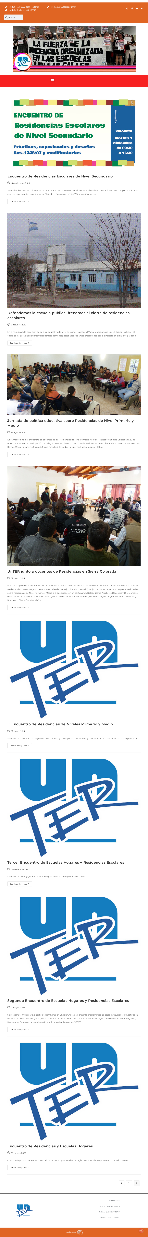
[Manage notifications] (141, 1230)
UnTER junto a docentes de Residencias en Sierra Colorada (61, 571)
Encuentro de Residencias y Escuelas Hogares (50, 1146)
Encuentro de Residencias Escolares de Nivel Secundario (60, 176)
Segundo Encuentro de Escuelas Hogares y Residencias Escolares (68, 1001)
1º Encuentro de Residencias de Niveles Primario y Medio (60, 724)
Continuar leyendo (21, 200)
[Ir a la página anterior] (121, 1183)
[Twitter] (142, 9)
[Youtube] (137, 9)
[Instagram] (127, 9)
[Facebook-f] (132, 9)
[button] (52, 80)
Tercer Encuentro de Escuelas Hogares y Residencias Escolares (65, 862)
